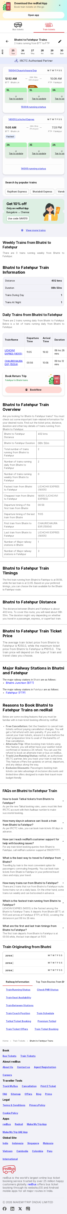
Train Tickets (28, 1056)
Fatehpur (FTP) (16, 692)
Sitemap (16, 1094)
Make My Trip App (37, 1124)
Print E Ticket (48, 1086)
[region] (33, 90)
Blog (38, 1094)
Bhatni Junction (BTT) (20, 682)
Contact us (23, 1067)
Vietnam (8, 1151)
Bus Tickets (9, 1056)
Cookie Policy (10, 1113)
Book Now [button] (35, 389)
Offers (28, 1094)
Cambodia (22, 1151)
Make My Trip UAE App (15, 1132)
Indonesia (17, 1143)
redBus (7, 1124)
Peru (49, 1151)
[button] (60, 5)
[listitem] (10, 137)
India (5, 1143)
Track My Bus (10, 1086)
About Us (8, 1067)
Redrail (19, 1124)
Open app (33, 15)
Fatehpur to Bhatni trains (16, 380)
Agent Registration (45, 1067)
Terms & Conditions (14, 1105)
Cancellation (29, 1086)
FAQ (5, 1094)
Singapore (33, 1143)
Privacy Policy (37, 1105)
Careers (7, 1075)
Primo (48, 1094)
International (10, 1159)
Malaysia (48, 1143)
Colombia (37, 1151)
